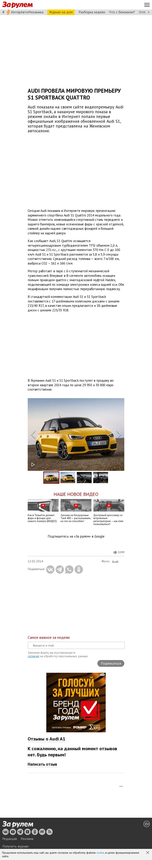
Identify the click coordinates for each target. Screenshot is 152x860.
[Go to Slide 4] (101, 477)
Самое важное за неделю (49, 637)
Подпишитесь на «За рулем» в (76, 536)
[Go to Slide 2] (68, 477)
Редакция (9, 839)
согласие (33, 656)
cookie (100, 852)
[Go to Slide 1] (51, 477)
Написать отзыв (42, 764)
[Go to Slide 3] (84, 477)
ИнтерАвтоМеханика (27, 12)
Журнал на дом (61, 12)
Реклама (27, 839)
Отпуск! (145, 12)
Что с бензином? (122, 12)
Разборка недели (92, 12)
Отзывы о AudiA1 (47, 739)
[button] (148, 853)
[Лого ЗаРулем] (17, 5)
